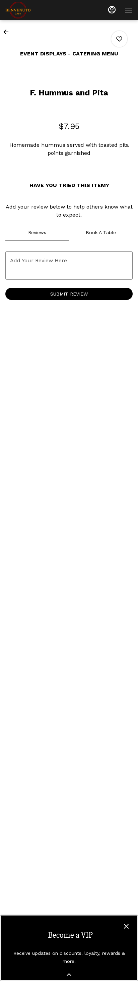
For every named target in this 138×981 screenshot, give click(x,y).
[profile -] (112, 10)
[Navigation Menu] (128, 10)
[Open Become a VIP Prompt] (69, 975)
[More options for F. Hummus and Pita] (119, 39)
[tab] (37, 232)
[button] (8, 32)
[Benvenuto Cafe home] (35, 10)
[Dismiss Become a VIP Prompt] (126, 926)
